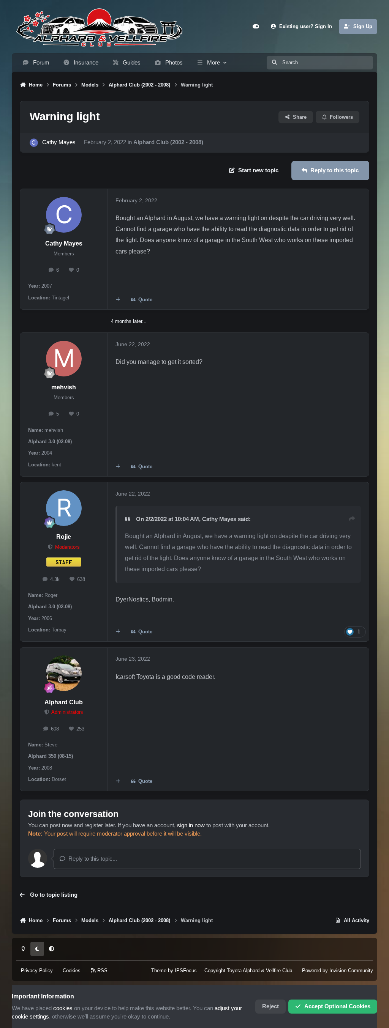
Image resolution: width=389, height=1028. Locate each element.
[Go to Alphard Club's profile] (64, 673)
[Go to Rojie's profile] (64, 508)
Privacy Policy (37, 970)
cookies (63, 1008)
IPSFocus (186, 970)
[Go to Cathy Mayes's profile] (34, 143)
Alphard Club (63, 702)
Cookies (72, 970)
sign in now (191, 825)
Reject (270, 1006)
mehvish (63, 387)
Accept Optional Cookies (337, 1006)
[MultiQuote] (118, 300)
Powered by (337, 970)
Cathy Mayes (59, 142)
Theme (158, 970)
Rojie (63, 537)
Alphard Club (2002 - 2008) (168, 142)
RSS (102, 970)
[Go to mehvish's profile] (64, 358)
